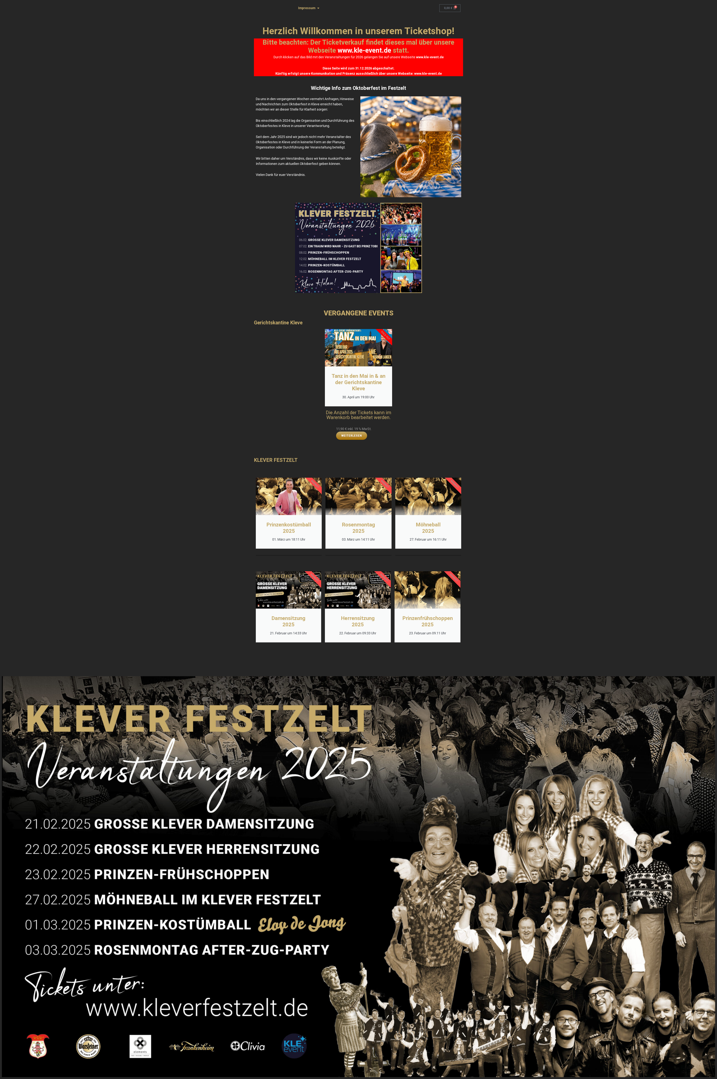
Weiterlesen (351, 435)
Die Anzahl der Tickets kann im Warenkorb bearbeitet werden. (358, 415)
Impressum (306, 8)
